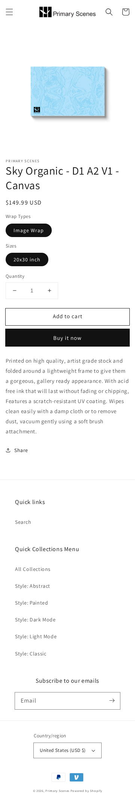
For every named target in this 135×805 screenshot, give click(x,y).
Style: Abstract (32, 586)
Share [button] (21, 450)
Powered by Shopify (86, 791)
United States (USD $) (63, 750)
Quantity (15, 276)
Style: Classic (30, 653)
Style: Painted (31, 602)
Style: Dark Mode (35, 619)
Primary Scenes (57, 791)
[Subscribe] (112, 700)
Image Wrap (29, 230)
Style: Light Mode (36, 636)
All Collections (33, 569)
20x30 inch (27, 259)
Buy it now (67, 337)
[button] (9, 12)
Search (23, 522)
